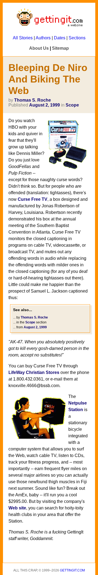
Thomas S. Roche (32, 100)
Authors (43, 38)
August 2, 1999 (44, 105)
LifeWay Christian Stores (33, 372)
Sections (77, 38)
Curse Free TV (32, 199)
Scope (72, 105)
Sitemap (60, 48)
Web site (17, 508)
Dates (59, 38)
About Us (39, 48)
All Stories (23, 38)
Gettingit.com (72, 570)
